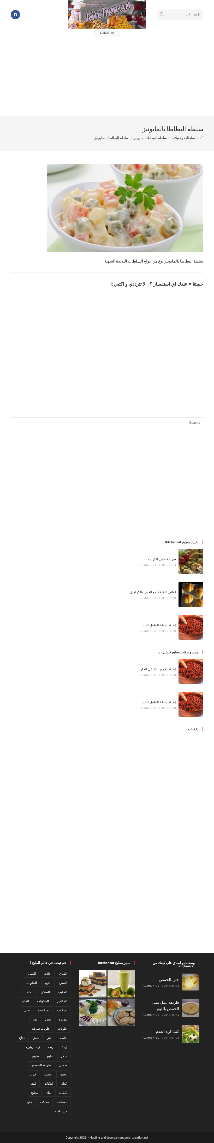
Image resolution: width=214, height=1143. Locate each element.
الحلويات (31, 983)
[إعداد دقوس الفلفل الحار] (191, 671)
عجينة (48, 1074)
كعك (64, 1083)
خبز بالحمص (169, 979)
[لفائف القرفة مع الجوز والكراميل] (191, 594)
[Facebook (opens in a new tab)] (15, 14)
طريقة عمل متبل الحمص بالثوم (165, 1005)
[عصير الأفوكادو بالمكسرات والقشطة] (121, 983)
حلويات (62, 1028)
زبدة (64, 1047)
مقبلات (44, 1102)
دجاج (22, 1038)
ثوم (35, 1019)
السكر (45, 992)
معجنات (62, 1102)
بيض (48, 1019)
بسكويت (43, 1010)
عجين (63, 1074)
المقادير (62, 1001)
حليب (63, 1038)
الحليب (62, 992)
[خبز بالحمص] (190, 982)
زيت (51, 1047)
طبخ (50, 1056)
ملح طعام (61, 1111)
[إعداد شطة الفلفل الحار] (191, 627)
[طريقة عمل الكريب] (191, 561)
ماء (48, 1093)
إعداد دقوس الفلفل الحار (158, 669)
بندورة (63, 1019)
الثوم (48, 983)
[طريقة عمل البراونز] (92, 983)
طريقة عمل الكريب (162, 559)
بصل (27, 1010)
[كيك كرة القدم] (190, 1034)
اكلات (47, 974)
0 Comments (148, 564)
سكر (64, 1056)
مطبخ (34, 1093)
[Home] (201, 138)
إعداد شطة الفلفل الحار (159, 625)
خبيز (36, 1038)
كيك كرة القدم (167, 1031)
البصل (32, 974)
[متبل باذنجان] (92, 1012)
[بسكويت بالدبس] (121, 1012)
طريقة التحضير (41, 1065)
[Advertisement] (107, 76)
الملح (25, 1001)
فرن (33, 1074)
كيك (33, 1083)
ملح (29, 1102)
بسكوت (62, 1010)
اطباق (63, 974)
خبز (49, 1038)
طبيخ (35, 1056)
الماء (30, 992)
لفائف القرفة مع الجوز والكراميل (153, 592)
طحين (63, 1065)
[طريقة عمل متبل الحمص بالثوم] (190, 1008)
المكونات (43, 1001)
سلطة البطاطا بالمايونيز (111, 138)
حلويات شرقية (40, 1028)
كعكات (48, 1083)
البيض (63, 983)
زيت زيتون (33, 1047)
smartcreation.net (136, 1137)
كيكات (63, 1093)
